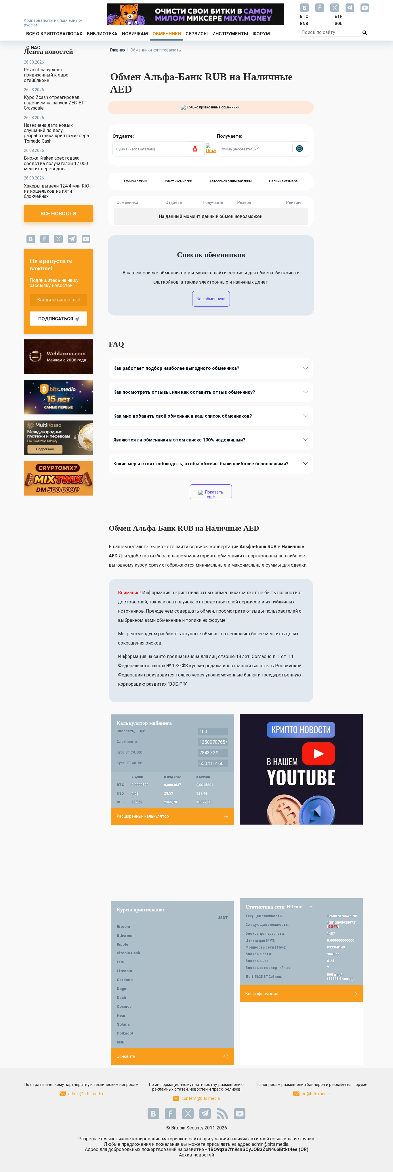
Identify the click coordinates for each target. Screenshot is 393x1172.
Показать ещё (213, 494)
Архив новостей (196, 1155)
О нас (33, 47)
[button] (196, 149)
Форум (261, 34)
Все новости (58, 214)
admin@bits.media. (270, 1144)
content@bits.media (201, 1098)
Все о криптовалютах (54, 34)
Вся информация (261, 993)
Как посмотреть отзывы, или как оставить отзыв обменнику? (184, 392)
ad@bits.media (316, 1093)
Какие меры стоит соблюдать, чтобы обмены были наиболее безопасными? (201, 463)
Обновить (126, 1056)
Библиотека (102, 34)
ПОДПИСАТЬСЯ (55, 319)
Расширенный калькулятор (143, 816)
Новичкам (135, 34)
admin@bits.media (85, 1093)
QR (303, 1149)
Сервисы (197, 34)
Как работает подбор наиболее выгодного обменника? (176, 368)
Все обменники (211, 299)
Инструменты (230, 34)
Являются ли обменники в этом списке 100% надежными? (179, 440)
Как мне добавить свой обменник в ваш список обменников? (182, 416)
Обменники (166, 34)
